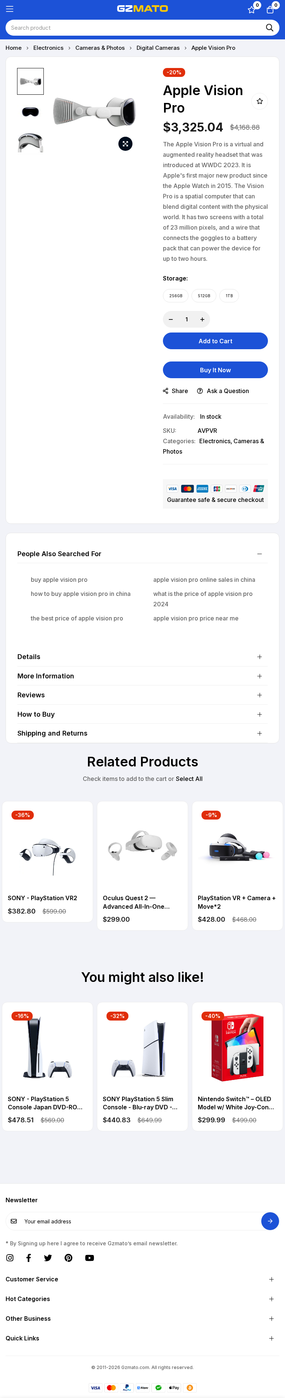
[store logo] (142, 9)
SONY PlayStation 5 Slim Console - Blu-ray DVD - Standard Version (138, 1103)
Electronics (49, 47)
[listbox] (215, 296)
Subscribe (270, 1221)
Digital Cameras (159, 47)
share (180, 391)
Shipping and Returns (52, 733)
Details (28, 657)
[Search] (269, 28)
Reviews (31, 695)
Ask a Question (228, 391)
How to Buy (36, 714)
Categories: (179, 441)
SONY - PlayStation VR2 (42, 898)
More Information (45, 676)
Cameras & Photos (100, 47)
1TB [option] (229, 295)
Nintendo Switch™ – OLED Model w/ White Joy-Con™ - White (237, 1103)
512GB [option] (204, 295)
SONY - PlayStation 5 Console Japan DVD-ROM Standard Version (45, 1103)
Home (14, 47)
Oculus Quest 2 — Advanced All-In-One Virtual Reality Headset (136, 902)
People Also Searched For (59, 554)
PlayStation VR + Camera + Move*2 (237, 902)
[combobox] (142, 28)
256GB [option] (175, 295)
